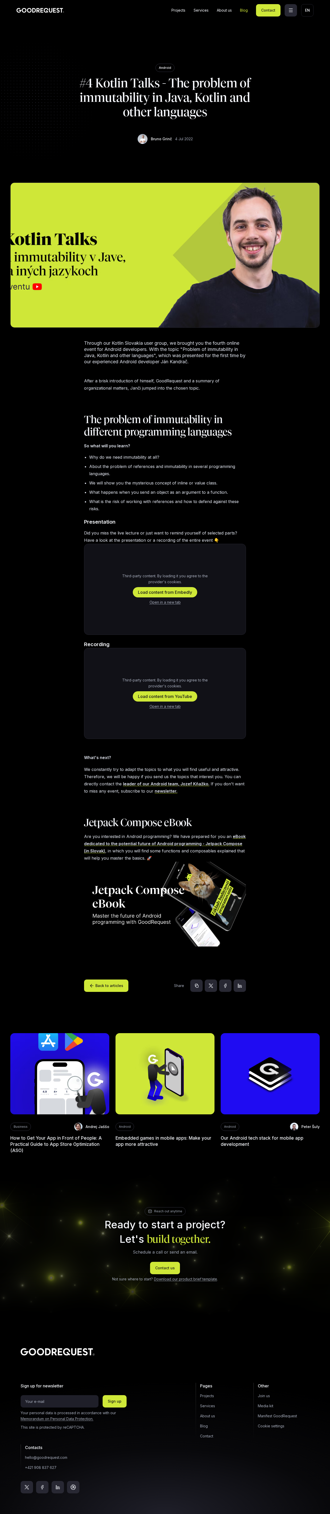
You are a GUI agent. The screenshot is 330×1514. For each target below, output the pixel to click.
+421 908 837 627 (40, 1467)
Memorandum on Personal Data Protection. (57, 1419)
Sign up (114, 1401)
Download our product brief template (185, 1279)
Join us (264, 1396)
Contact (268, 10)
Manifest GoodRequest (277, 1416)
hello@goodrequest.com (46, 1457)
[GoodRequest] (40, 10)
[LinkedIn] (240, 986)
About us (224, 10)
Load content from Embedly (165, 592)
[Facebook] (225, 986)
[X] (211, 986)
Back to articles (109, 985)
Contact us (165, 1268)
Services (201, 10)
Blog (244, 10)
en (307, 10)
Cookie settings (271, 1426)
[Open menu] (291, 10)
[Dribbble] (73, 1487)
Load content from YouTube (165, 696)
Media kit (265, 1406)
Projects (178, 10)
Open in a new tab (165, 602)
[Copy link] (196, 986)
